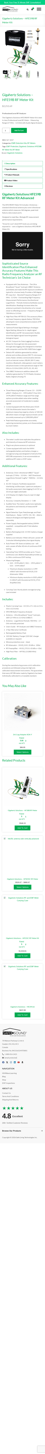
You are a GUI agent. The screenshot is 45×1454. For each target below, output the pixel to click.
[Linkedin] (15, 1062)
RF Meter (16, 150)
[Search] (26, 9)
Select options (23, 752)
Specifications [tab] (11, 169)
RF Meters (31, 143)
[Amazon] (22, 1062)
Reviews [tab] (9, 186)
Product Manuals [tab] (12, 175)
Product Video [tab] (11, 180)
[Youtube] (18, 1062)
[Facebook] (3, 1062)
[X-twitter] (7, 1062)
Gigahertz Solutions (14, 153)
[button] (39, 49)
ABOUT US (7, 1088)
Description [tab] (10, 163)
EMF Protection (12, 146)
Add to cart (19, 130)
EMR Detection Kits (19, 143)
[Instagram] (11, 1062)
